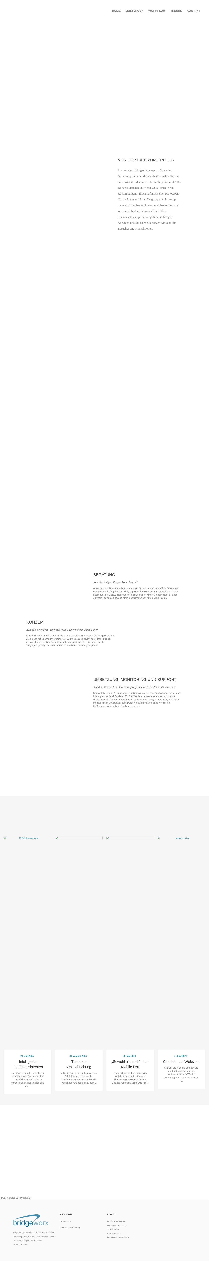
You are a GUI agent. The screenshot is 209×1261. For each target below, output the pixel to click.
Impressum (65, 1221)
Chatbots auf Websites (181, 1061)
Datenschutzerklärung (70, 1227)
